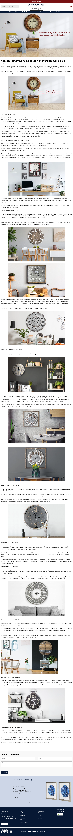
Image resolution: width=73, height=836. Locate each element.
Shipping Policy (22, 815)
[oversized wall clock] (29, 673)
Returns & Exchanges (23, 816)
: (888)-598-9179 (5, 811)
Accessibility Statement (24, 822)
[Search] (18, 6)
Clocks (39, 812)
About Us (21, 811)
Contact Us (21, 812)
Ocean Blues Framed (16, 797)
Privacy (21, 819)
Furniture (39, 814)
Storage (39, 816)
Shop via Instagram (41, 811)
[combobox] (10, 6)
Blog (20, 814)
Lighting (39, 815)
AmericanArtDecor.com (68, 831)
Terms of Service (22, 818)
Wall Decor (40, 818)
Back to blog (37, 747)
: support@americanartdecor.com (7, 813)
